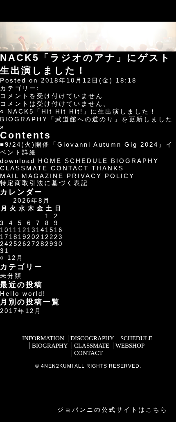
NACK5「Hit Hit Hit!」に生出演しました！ (82, 111)
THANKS (108, 168)
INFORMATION (43, 338)
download (17, 160)
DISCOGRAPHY (92, 338)
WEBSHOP (129, 345)
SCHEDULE (86, 160)
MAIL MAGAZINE (32, 175)
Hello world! (23, 293)
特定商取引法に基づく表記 (44, 182)
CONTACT (70, 168)
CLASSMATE (24, 168)
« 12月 (12, 257)
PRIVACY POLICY (101, 175)
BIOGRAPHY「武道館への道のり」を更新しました (86, 119)
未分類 (11, 275)
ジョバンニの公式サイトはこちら (112, 409)
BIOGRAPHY (135, 160)
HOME (50, 160)
